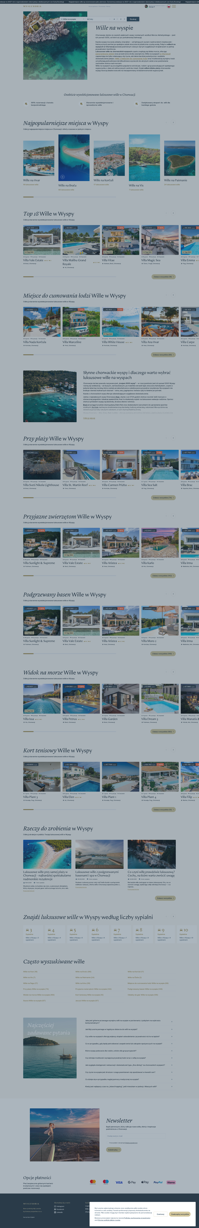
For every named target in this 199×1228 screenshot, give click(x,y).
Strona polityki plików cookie (109, 1220)
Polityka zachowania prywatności (137, 1218)
